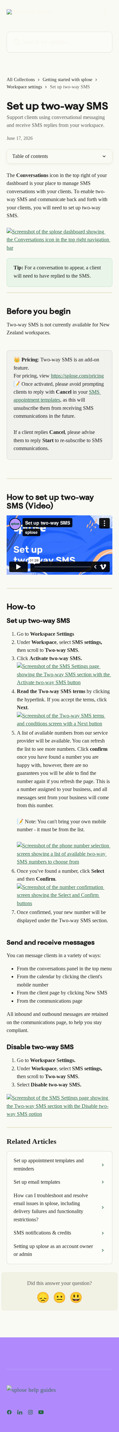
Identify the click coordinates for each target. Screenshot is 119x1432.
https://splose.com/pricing (77, 376)
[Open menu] (106, 12)
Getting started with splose (67, 79)
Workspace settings (24, 86)
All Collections (21, 79)
